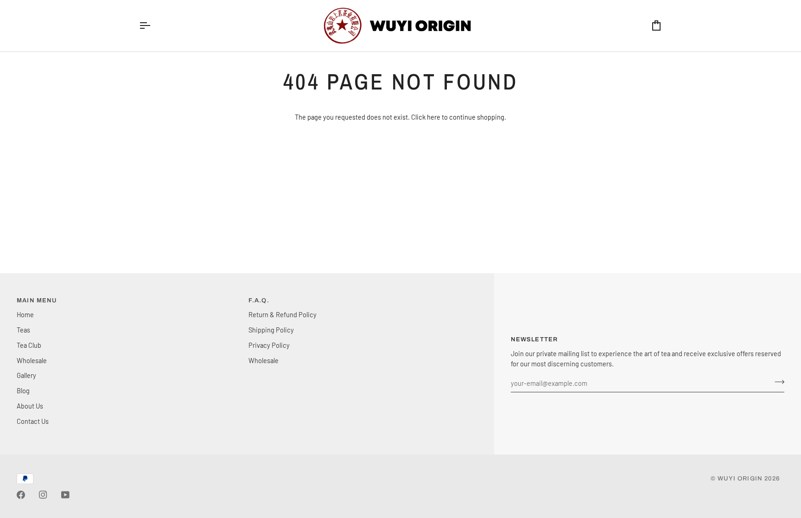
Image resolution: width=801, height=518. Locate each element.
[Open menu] (153, 25)
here (433, 117)
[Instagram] (43, 495)
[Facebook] (21, 495)
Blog (23, 390)
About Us (30, 406)
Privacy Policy (269, 345)
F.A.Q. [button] (258, 300)
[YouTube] (65, 495)
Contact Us (33, 421)
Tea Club (29, 345)
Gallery (26, 375)
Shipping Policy (271, 330)
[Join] (776, 382)
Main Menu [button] (37, 300)
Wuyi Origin (740, 478)
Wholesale (32, 360)
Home (25, 314)
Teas (23, 330)
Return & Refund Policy (282, 314)
